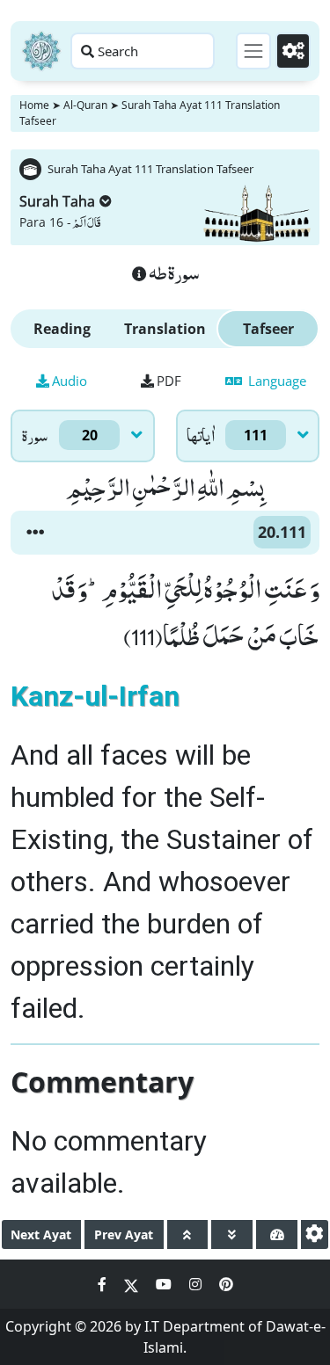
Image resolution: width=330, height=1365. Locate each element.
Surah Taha (57, 201)
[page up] (187, 1234)
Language (275, 380)
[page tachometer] (276, 1234)
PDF (169, 380)
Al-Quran (85, 105)
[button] (35, 532)
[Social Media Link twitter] (133, 1284)
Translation (165, 328)
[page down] (231, 1234)
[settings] (314, 1234)
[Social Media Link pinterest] (226, 1284)
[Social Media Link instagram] (197, 1284)
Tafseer (268, 328)
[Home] (41, 50)
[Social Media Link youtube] (165, 1284)
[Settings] (293, 51)
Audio (69, 380)
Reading (62, 328)
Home (34, 105)
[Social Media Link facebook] (104, 1284)
